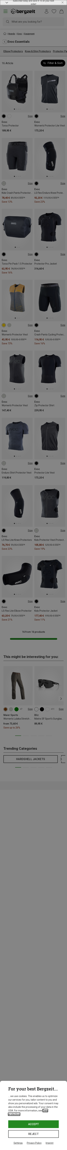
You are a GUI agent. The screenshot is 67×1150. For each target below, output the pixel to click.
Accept (33, 1124)
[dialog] (33, 1115)
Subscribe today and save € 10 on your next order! (33, 2)
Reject (33, 1134)
